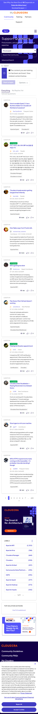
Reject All (19, 704)
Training (19, 17)
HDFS (8, 575)
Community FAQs (10, 655)
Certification (14, 367)
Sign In (6, 31)
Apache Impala (14, 214)
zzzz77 (15, 427)
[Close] (35, 663)
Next (22, 595)
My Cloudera (7, 660)
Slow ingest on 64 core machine (20, 423)
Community (9, 17)
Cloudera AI (25, 129)
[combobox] (19, 55)
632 (32, 498)
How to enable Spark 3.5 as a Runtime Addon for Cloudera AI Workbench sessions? (20, 106)
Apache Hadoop (11, 585)
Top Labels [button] (31, 539)
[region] (19, 687)
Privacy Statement (26, 693)
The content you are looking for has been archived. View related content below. (21, 73)
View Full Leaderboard (19, 610)
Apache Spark (14, 129)
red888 (15, 469)
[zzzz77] (6, 424)
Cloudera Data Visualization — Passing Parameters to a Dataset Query (21, 386)
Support (19, 22)
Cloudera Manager (16, 173)
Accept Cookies (19, 709)
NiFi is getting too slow (17, 265)
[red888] (6, 460)
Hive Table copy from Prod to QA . (21, 228)
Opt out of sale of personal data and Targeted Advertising (19, 698)
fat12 (14, 349)
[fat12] (6, 345)
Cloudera (23, 367)
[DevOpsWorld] (6, 105)
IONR (14, 391)
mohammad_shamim (19, 231)
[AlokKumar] (6, 265)
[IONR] (6, 382)
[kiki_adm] (6, 144)
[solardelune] (6, 302)
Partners (28, 17)
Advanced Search (8, 60)
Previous (15, 595)
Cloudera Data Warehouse (18, 330)
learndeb (15, 196)
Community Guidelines (12, 651)
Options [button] (22, 82)
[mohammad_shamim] (6, 229)
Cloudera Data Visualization (18, 409)
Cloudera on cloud (15, 176)
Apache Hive (14, 249)
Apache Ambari (11, 565)
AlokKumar (16, 269)
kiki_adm (16, 151)
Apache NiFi (14, 287)
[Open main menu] (35, 31)
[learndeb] (6, 191)
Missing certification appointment (21, 346)
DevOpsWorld (17, 111)
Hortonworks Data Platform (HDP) (17, 570)
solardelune (16, 307)
